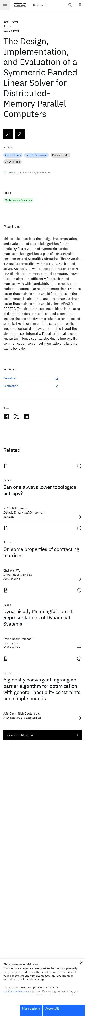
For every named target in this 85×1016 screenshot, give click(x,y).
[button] (81, 962)
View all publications (20, 735)
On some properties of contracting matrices (41, 552)
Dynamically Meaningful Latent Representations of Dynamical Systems (37, 617)
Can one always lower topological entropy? (40, 490)
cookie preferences (16, 991)
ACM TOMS (10, 22)
